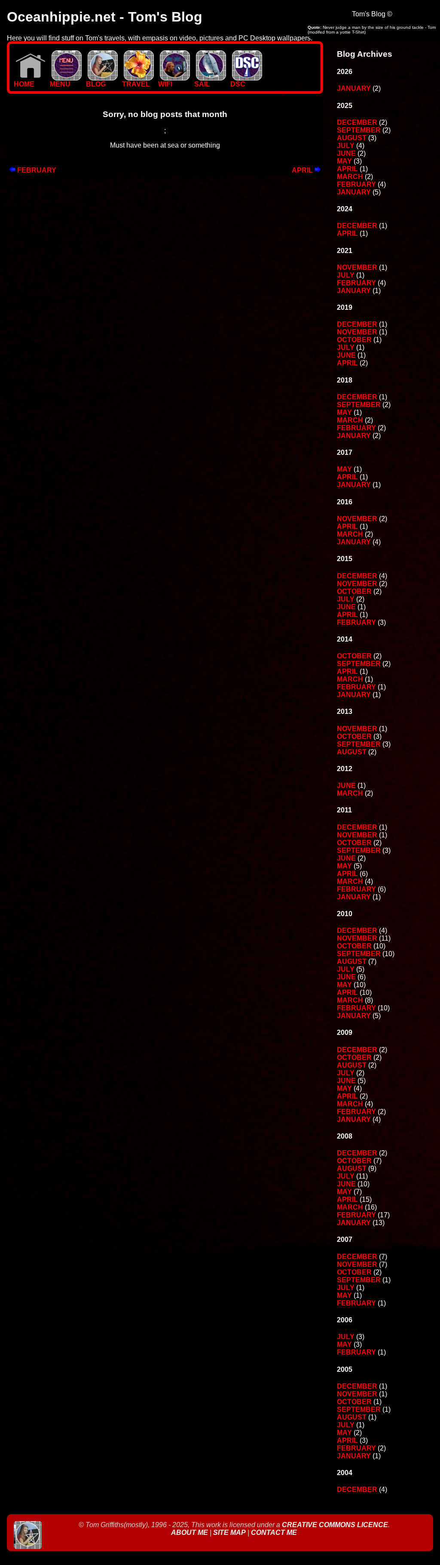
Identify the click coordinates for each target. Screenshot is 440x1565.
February (35, 170)
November (357, 267)
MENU (60, 84)
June (346, 153)
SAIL (202, 84)
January (354, 88)
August (352, 138)
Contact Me (274, 1532)
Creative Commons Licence (335, 1524)
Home (24, 84)
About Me (190, 1532)
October (354, 339)
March (350, 176)
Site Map (229, 1532)
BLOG (96, 84)
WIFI (165, 84)
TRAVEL (136, 84)
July (345, 145)
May (344, 161)
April (303, 170)
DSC (237, 84)
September (359, 130)
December (357, 122)
